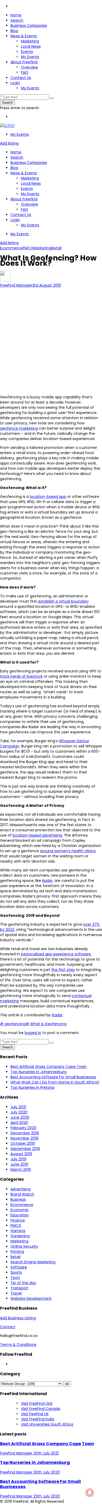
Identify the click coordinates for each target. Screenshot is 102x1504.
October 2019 (22, 1143)
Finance (17, 1220)
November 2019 (24, 1138)
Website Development (31, 1298)
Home (15, 15)
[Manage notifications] (90, 1492)
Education (19, 1215)
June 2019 (19, 1164)
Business (18, 1199)
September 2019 (25, 1148)
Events (27, 51)
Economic (19, 1209)
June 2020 (19, 1117)
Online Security (24, 1246)
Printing (17, 1251)
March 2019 (20, 1169)
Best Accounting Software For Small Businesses (53, 1077)
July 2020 (18, 1112)
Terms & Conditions (18, 1344)
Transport (19, 1288)
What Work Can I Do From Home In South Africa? (54, 1082)
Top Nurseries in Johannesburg (38, 1071)
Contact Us (20, 77)
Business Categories (28, 25)
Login (15, 82)
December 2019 (24, 1133)
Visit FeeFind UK (35, 1413)
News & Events (23, 36)
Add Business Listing (18, 1318)
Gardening (20, 1236)
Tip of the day (23, 1282)
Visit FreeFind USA (36, 1403)
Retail (56, 248)
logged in (33, 1032)
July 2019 (18, 1159)
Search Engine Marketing (32, 1262)
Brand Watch (22, 1194)
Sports (16, 1272)
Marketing (30, 41)
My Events (30, 56)
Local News (31, 46)
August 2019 (21, 1153)
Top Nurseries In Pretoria (32, 1087)
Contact (7, 1326)
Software (18, 1267)
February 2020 (23, 1127)
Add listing (9, 143)
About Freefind (23, 62)
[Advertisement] (51, 338)
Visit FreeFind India (37, 1419)
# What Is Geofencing (46, 1023)
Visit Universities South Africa (47, 1424)
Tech (15, 1277)
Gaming (17, 1230)
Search (16, 20)
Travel (16, 1293)
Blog (14, 30)
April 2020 (19, 1122)
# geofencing (13, 1023)
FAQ (24, 72)
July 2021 (18, 1107)
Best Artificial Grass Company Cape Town (48, 1066)
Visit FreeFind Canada (40, 1408)
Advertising (20, 1189)
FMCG (28, 248)
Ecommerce (11, 248)
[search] (51, 98)
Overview (29, 67)
